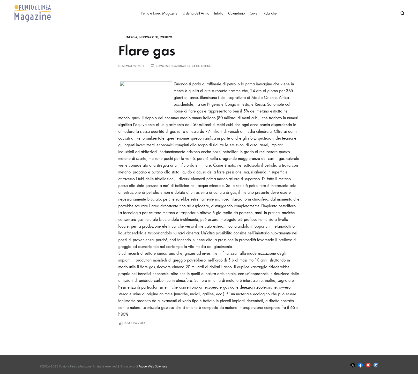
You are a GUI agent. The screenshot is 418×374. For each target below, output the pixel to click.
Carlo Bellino (201, 66)
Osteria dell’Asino (195, 13)
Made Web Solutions (153, 366)
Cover (254, 13)
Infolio (218, 13)
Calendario (236, 13)
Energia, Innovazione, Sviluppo (149, 37)
